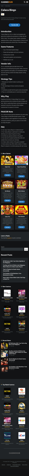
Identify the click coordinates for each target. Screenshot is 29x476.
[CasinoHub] (7, 1)
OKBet (21, 440)
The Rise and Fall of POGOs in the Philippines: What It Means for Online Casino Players (14, 266)
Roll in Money (21, 191)
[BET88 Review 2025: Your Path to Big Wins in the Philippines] (4, 349)
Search (2, 247)
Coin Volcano (21, 216)
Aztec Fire (7, 216)
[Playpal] (21, 409)
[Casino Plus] (7, 312)
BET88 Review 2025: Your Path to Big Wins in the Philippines (14, 262)
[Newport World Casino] (7, 296)
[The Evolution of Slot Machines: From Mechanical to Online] (4, 372)
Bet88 (7, 328)
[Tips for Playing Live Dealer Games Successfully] (4, 364)
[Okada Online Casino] (21, 296)
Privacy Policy (24, 464)
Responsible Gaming (16, 464)
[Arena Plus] (21, 394)
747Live (7, 440)
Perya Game (22, 328)
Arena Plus (21, 396)
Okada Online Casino (22, 297)
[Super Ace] (7, 164)
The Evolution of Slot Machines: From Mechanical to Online (12, 274)
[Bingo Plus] (21, 423)
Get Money (7, 191)
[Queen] (21, 312)
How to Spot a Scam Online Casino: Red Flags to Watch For (14, 278)
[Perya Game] (21, 327)
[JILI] (2, 14)
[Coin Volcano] (21, 214)
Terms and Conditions (14, 466)
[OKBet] (21, 438)
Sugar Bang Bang (21, 167)
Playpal (22, 410)
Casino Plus (7, 313)
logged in (9, 238)
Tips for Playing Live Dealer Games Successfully (11, 270)
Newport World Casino (7, 297)
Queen (21, 313)
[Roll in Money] (21, 188)
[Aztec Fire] (7, 214)
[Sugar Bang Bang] (21, 164)
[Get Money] (7, 188)
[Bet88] (7, 327)
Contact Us (9, 464)
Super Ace (7, 167)
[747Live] (7, 438)
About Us (3, 464)
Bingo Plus (21, 425)
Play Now (13, 25)
